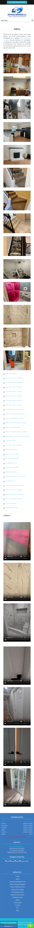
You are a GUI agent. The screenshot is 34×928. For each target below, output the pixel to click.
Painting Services (17, 897)
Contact (17, 905)
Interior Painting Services (17, 887)
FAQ (17, 908)
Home (17, 876)
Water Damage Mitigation (17, 884)
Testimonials (17, 902)
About (17, 879)
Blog (17, 910)
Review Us (9, 926)
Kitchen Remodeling (17, 889)
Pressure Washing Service (17, 881)
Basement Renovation (17, 895)
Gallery (17, 900)
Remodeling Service (17, 892)
